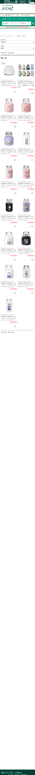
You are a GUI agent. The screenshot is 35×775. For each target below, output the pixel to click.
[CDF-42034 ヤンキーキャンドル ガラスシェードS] (9, 70)
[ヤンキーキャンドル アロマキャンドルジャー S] (9, 105)
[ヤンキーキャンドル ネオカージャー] (26, 70)
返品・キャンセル (29, 18)
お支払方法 (20, 18)
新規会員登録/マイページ (9, 15)
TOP (2, 36)
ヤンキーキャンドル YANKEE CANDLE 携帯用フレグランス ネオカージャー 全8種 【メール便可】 (26, 83)
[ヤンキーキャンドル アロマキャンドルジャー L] (26, 138)
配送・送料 (12, 18)
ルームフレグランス (9, 36)
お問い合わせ (27, 15)
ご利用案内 (4, 18)
